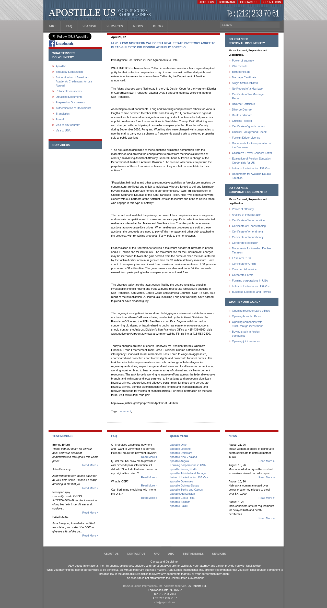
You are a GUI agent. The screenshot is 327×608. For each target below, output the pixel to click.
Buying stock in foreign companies (246, 333)
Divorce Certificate (243, 103)
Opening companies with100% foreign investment (247, 323)
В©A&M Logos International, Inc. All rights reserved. (155, 585)
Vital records (240, 66)
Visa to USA (63, 130)
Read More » (90, 465)
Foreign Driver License (246, 137)
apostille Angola (179, 461)
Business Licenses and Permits (251, 291)
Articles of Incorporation (246, 214)
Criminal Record (242, 120)
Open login (272, 2)
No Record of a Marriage (247, 88)
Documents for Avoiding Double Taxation (251, 175)
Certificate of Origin (244, 263)
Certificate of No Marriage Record (248, 96)
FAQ (157, 553)
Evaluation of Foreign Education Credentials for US (251, 160)
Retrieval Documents (69, 91)
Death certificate (242, 115)
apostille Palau (179, 505)
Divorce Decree (242, 109)
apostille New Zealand (183, 456)
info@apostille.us (164, 602)
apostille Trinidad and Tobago (188, 473)
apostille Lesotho (180, 448)
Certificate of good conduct (248, 126)
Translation (62, 113)
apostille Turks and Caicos (186, 489)
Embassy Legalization (69, 71)
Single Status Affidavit (245, 82)
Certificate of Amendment (247, 231)
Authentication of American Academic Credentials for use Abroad (74, 81)
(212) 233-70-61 (253, 14)
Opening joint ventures (246, 341)
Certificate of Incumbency (248, 237)
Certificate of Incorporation (248, 220)
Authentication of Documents (73, 108)
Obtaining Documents (69, 96)
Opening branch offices (246, 316)
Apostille (61, 66)
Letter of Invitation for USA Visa (251, 168)
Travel (60, 119)
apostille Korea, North (183, 469)
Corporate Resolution (245, 242)
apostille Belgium (180, 501)
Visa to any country (68, 124)
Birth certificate (241, 71)
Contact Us (249, 2)
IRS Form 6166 (241, 258)
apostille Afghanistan (182, 493)
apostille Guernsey (181, 481)
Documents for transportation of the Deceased (251, 145)
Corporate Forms (242, 274)
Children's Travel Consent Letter (252, 152)
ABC (171, 553)
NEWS (115, 43)
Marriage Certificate (244, 77)
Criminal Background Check (249, 131)
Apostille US (101, 13)
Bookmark (227, 2)
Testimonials (193, 553)
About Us (207, 2)
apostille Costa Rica (182, 497)
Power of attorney (243, 60)
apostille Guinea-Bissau (184, 485)
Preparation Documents (70, 102)
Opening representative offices (251, 310)
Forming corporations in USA (250, 280)
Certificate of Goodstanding (249, 225)
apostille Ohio (178, 444)
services (219, 553)
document (125, 411)
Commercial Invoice (244, 269)
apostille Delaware (181, 452)
